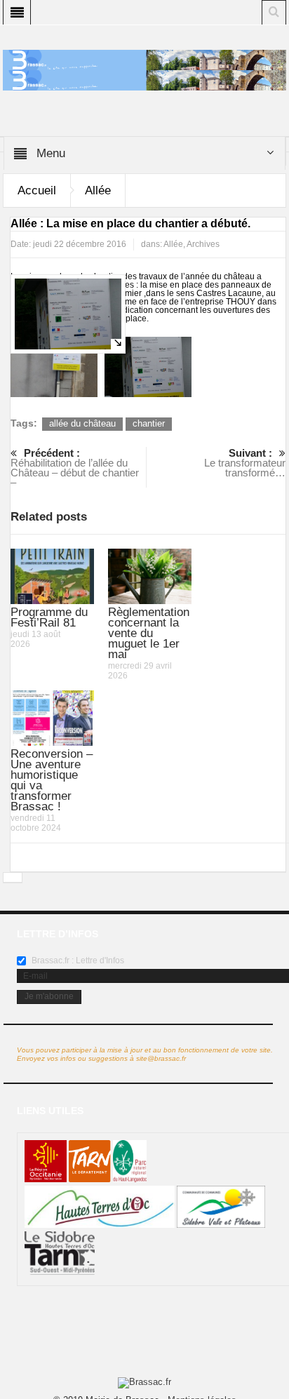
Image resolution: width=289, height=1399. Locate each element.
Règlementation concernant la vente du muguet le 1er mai (148, 633)
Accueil (37, 190)
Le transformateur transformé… (244, 462)
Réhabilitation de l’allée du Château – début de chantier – (75, 467)
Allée (98, 190)
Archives (203, 244)
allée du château (82, 423)
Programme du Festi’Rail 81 (49, 617)
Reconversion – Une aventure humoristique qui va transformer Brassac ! (52, 780)
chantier (149, 423)
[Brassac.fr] (144, 79)
